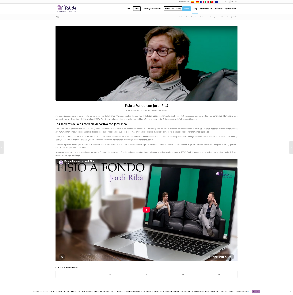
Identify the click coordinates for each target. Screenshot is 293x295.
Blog (57, 17)
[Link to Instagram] (235, 1)
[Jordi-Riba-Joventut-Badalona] (146, 63)
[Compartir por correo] (219, 274)
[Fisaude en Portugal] (211, 2)
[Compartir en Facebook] (74, 274)
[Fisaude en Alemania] (196, 2)
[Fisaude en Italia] (206, 2)
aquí (248, 291)
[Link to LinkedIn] (229, 1)
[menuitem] (128, 9)
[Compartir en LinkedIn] (183, 274)
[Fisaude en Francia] (201, 2)
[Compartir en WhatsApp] (146, 274)
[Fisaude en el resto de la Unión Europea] (216, 2)
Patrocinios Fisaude (146, 110)
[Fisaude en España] (192, 2)
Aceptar (256, 291)
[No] (290, 291)
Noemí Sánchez (162, 110)
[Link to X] (225, 1)
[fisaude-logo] (66, 9)
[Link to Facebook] (222, 1)
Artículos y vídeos (133, 110)
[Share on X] (110, 274)
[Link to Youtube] (232, 1)
